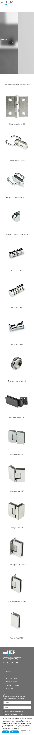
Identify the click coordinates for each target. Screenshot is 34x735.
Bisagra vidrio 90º (17, 528)
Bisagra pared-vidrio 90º (17, 565)
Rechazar (14, 732)
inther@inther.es (11, 664)
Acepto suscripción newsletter (14, 714)
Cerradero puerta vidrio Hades (17, 234)
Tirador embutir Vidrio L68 (17, 381)
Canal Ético (9, 688)
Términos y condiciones (12, 685)
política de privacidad (17, 711)
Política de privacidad (12, 681)
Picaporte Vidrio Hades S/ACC (17, 197)
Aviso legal (9, 675)
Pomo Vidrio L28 (17, 271)
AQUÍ (19, 728)
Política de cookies (11, 678)
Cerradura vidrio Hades (17, 161)
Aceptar (6, 732)
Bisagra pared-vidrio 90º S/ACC (17, 601)
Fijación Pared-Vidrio (17, 638)
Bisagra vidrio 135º (17, 491)
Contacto (8, 671)
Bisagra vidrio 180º (17, 454)
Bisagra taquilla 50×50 (17, 124)
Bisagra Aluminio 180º (17, 418)
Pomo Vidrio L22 (17, 344)
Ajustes (24, 732)
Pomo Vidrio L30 (17, 307)
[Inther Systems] (7, 2)
